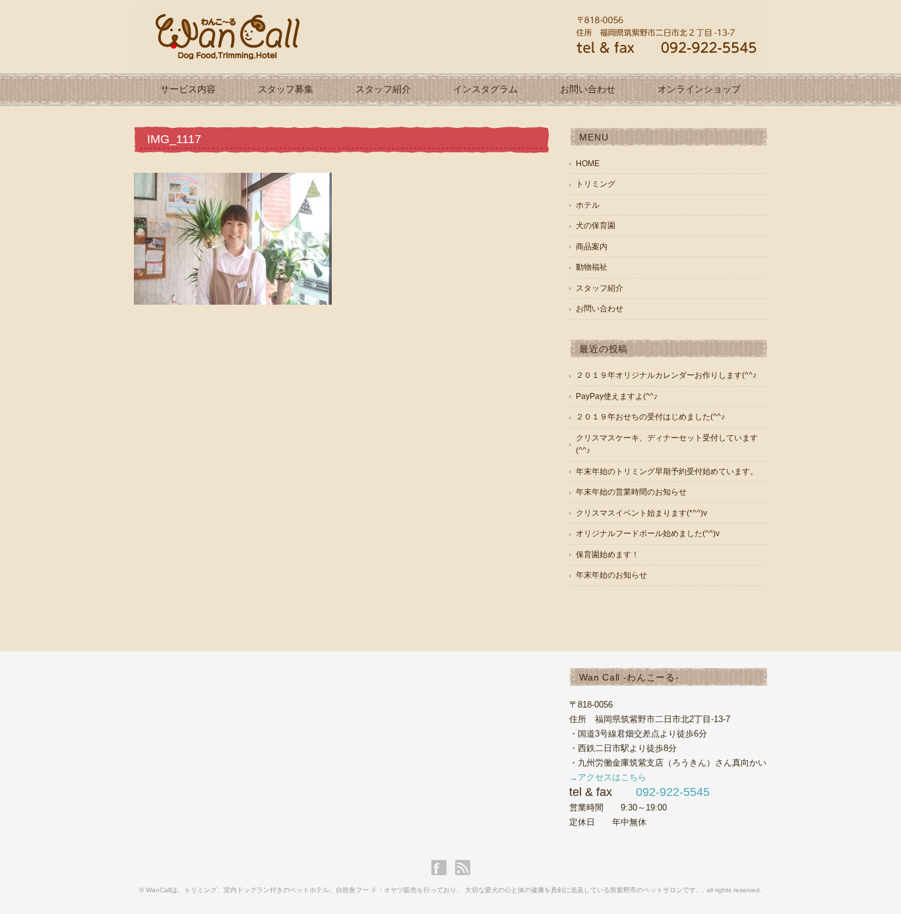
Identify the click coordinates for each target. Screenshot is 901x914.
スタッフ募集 (285, 89)
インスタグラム (485, 89)
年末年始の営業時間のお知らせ (631, 492)
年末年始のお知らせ (611, 575)
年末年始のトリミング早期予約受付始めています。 (667, 471)
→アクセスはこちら (607, 777)
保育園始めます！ (607, 554)
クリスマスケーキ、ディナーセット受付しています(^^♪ (667, 444)
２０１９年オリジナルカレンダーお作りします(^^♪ (666, 375)
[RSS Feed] (462, 867)
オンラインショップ (699, 89)
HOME (588, 163)
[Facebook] (442, 867)
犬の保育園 (595, 225)
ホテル (588, 205)
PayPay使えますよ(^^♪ (617, 396)
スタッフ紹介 (383, 89)
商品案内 (591, 246)
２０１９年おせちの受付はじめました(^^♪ (650, 416)
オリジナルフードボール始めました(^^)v (648, 533)
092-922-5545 (673, 792)
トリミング (595, 184)
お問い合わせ (587, 89)
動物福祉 (591, 267)
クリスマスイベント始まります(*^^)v (641, 513)
